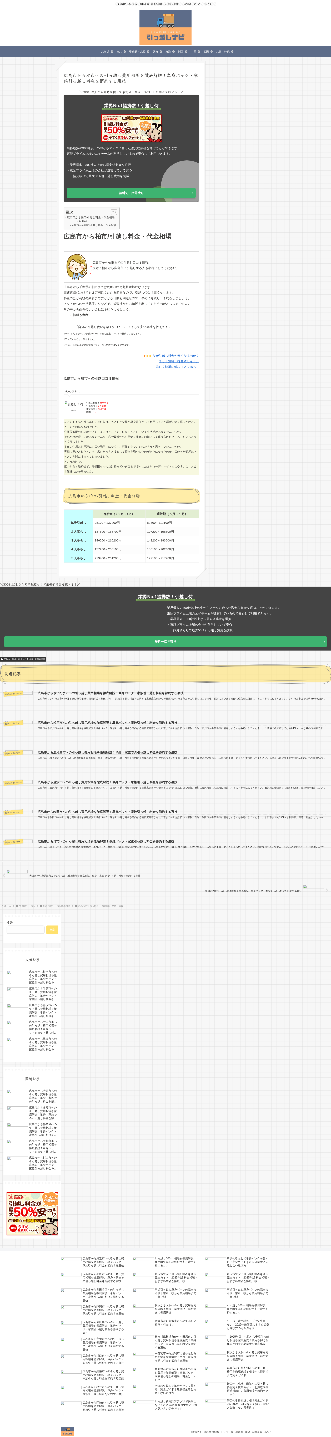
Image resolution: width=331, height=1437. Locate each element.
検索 (10, 922)
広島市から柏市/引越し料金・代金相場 (91, 217)
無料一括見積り (165, 641)
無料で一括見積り (131, 193)
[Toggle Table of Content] (112, 212)
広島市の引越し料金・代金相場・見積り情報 (24, 659)
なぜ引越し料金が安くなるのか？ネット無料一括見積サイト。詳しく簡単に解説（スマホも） (176, 361)
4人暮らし (83, 221)
